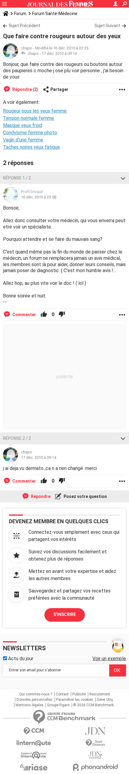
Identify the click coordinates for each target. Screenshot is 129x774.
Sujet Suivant (107, 25)
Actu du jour (20, 658)
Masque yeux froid (22, 125)
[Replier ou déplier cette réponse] (123, 178)
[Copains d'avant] (33, 755)
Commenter (23, 314)
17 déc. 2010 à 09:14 (59, 53)
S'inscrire (64, 614)
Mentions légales (30, 705)
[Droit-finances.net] (95, 743)
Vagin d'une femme (23, 140)
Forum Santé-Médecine (54, 13)
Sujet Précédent (24, 25)
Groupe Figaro (58, 705)
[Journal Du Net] (95, 731)
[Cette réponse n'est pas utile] (62, 315)
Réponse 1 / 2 (17, 178)
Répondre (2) (24, 89)
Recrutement (99, 694)
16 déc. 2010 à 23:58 (38, 197)
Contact (62, 694)
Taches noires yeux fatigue (31, 147)
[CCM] (33, 731)
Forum (20, 13)
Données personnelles (34, 700)
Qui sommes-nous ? (35, 694)
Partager (59, 89)
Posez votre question (85, 496)
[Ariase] (33, 767)
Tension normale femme (28, 118)
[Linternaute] (33, 743)
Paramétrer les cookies (74, 700)
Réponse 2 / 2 (17, 438)
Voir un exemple (109, 658)
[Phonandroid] (95, 767)
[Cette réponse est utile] (44, 315)
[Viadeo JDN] (95, 755)
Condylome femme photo (30, 132)
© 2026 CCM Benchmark (93, 705)
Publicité (79, 694)
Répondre (40, 496)
